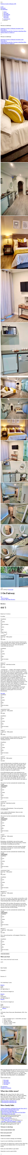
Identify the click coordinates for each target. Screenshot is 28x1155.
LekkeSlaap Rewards (6, 31)
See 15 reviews (4, 598)
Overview (3, 599)
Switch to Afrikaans (11, 28)
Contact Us (11, 32)
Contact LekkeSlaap (5, 1108)
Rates (9, 599)
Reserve (2, 985)
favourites (18, 28)
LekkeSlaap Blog (22, 31)
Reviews (13, 599)
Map (7, 599)
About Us (6, 32)
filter (5, 632)
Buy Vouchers (14, 31)
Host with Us (24, 1108)
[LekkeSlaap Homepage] (4, 9)
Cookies (19, 1121)
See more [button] (3, 693)
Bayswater (6, 17)
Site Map (2, 1117)
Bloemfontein (7, 14)
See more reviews (5, 953)
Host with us (4, 29)
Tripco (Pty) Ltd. (6, 1118)
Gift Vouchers (4, 1109)
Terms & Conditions (8, 1117)
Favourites (3, 8)
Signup (2, 32)
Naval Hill (6, 16)
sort (2, 632)
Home (5, 12)
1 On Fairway (7, 18)
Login (22, 28)
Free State (6, 13)
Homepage (3, 28)
